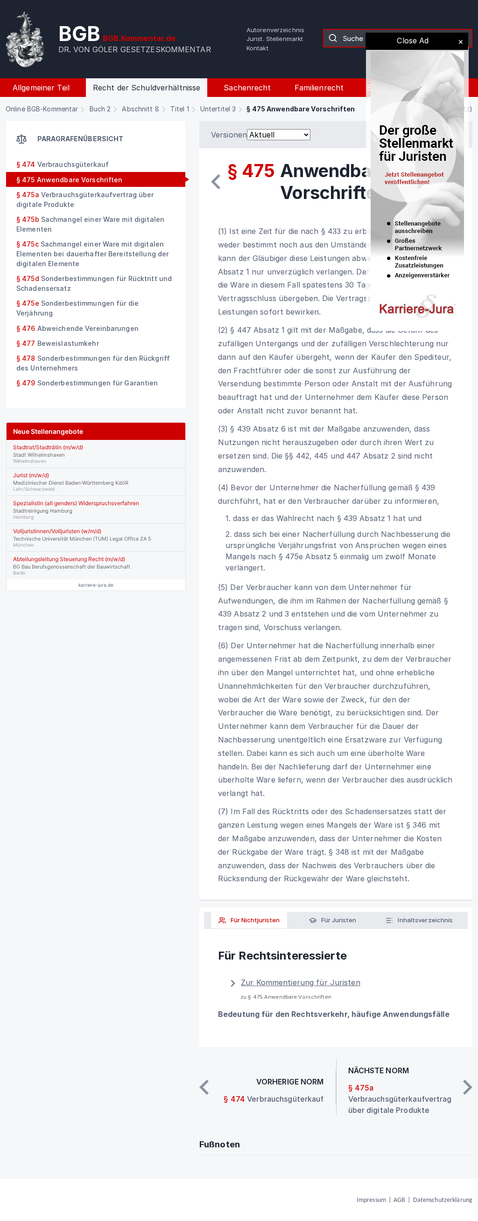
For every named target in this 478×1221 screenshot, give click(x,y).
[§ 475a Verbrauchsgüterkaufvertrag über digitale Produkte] (467, 1087)
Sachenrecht (247, 87)
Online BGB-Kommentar (42, 109)
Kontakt (257, 48)
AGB (399, 1200)
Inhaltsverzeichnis (424, 920)
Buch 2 (100, 109)
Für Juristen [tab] (338, 920)
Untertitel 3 (218, 109)
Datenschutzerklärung (442, 1200)
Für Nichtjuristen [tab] (254, 920)
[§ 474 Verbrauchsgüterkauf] (215, 181)
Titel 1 (179, 109)
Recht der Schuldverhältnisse (146, 87)
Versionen (229, 134)
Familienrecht (319, 87)
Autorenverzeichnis (275, 30)
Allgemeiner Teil (41, 87)
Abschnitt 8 (140, 109)
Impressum (371, 1200)
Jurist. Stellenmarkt (274, 38)
